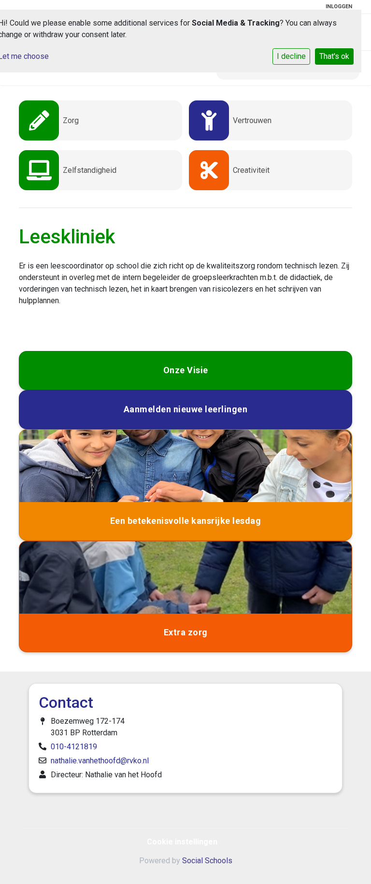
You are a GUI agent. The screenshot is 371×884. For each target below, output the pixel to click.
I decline (291, 56)
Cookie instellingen (182, 841)
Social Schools (207, 860)
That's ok (334, 56)
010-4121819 (74, 746)
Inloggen (339, 6)
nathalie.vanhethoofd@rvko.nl (100, 760)
